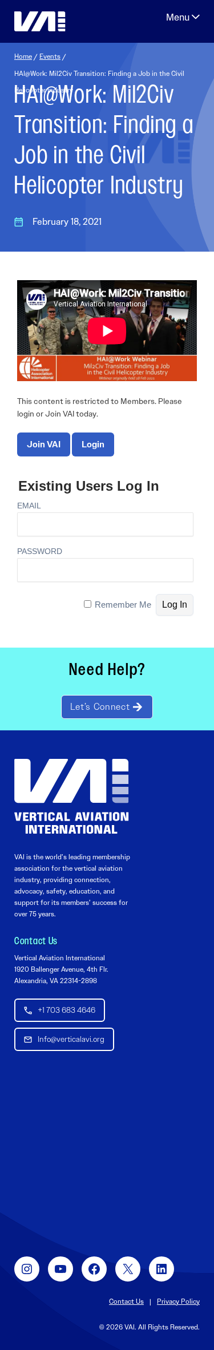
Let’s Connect (100, 707)
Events (49, 56)
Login (93, 444)
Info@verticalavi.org (71, 1039)
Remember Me (123, 604)
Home (23, 56)
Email (29, 505)
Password (39, 551)
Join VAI (43, 444)
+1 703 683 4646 (66, 1010)
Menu (183, 17)
